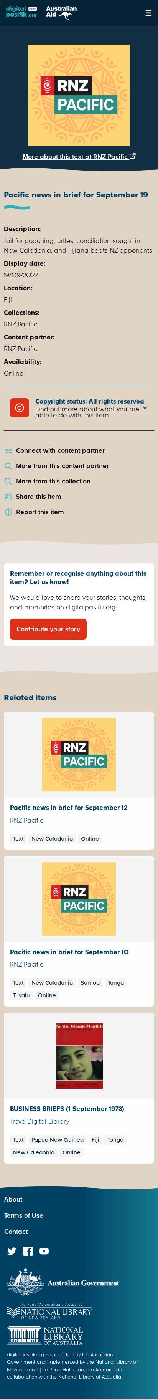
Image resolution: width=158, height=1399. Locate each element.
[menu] (148, 13)
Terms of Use (23, 1216)
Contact (16, 1232)
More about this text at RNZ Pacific (76, 157)
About (13, 1199)
